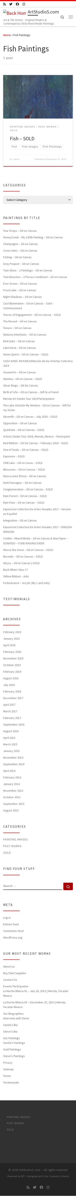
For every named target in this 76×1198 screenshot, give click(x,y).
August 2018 (11, 678)
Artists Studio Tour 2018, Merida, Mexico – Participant (36, 436)
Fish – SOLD (22, 138)
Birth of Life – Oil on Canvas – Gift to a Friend (30, 392)
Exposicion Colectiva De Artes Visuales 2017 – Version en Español (37, 511)
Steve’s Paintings (14, 1056)
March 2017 (10, 711)
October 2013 (11, 797)
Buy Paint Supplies (14, 973)
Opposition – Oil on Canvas (20, 423)
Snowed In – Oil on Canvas (19, 372)
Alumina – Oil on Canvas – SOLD (22, 379)
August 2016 (11, 731)
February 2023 (12, 632)
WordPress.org (12, 937)
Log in (7, 918)
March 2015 (10, 744)
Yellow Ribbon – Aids (16, 576)
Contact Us (10, 980)
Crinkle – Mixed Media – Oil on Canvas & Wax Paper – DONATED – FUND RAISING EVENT (35, 540)
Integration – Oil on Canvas (20, 520)
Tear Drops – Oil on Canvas (20, 231)
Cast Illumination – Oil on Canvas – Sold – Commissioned (28, 305)
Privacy (7, 1063)
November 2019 (13, 658)
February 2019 (12, 672)
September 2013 (13, 804)
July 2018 (9, 685)
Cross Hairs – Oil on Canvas (20, 250)
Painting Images (15, 839)
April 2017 (9, 705)
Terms (7, 1076)
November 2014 (13, 757)
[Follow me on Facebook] (17, 4)
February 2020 (12, 652)
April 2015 (9, 738)
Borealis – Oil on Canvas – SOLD (23, 556)
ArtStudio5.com (30, 1170)
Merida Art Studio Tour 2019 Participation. (29, 399)
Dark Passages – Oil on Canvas (22, 483)
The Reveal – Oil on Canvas (20, 321)
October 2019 (11, 665)
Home (7, 35)
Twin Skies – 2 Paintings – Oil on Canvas (27, 270)
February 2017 (12, 718)
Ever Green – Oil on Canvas (20, 283)
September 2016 (13, 724)
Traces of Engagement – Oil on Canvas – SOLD (32, 315)
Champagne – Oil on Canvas (20, 244)
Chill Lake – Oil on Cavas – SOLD (23, 463)
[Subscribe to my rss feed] (4, 4)
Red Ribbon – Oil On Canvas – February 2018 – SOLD (35, 443)
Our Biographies (13, 1013)
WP (23, 1176)
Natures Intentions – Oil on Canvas (24, 334)
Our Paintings (11, 1038)
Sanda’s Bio (10, 1025)
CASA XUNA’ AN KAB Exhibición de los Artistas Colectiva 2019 (38, 363)
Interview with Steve (16, 1018)
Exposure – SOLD (14, 456)
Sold (7, 853)
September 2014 (13, 764)
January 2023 (11, 638)
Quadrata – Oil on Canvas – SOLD (23, 430)
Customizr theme (59, 1176)
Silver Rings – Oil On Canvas (20, 385)
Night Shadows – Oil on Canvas (22, 297)
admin (16, 159)
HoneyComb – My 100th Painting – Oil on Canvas (33, 237)
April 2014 (9, 771)
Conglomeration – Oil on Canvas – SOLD (28, 489)
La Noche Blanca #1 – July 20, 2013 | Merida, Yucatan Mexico (35, 993)
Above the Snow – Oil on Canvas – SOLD (28, 550)
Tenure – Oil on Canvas (17, 328)
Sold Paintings (12, 1049)
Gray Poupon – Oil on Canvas (21, 264)
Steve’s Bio (10, 1031)
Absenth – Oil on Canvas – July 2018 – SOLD (30, 417)
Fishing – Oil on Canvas (17, 257)
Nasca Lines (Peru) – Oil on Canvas (24, 476)
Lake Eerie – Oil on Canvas (19, 348)
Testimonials (11, 1082)
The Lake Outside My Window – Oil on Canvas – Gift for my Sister (37, 407)
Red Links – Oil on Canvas (19, 341)
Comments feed (13, 931)
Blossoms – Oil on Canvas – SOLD (24, 469)
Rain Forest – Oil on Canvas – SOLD (25, 496)
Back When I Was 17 (15, 570)
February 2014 (12, 777)
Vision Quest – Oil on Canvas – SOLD (25, 354)
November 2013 (13, 790)
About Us (9, 966)
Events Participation (15, 986)
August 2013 (11, 810)
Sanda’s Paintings (14, 1043)
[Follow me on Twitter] (10, 4)
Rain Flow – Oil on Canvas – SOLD (23, 502)
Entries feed (11, 924)
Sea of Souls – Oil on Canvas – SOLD (25, 450)
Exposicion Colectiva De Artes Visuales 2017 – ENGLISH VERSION (37, 529)
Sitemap (8, 1069)
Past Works (12, 846)
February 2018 (12, 691)
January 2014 (11, 784)
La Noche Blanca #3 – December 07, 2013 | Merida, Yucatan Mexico (34, 1004)
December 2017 (13, 698)
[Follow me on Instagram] (23, 4)
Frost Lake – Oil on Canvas (19, 290)
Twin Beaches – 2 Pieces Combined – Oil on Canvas (35, 277)
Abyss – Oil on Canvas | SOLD (21, 563)
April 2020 (9, 645)
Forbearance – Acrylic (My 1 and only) (26, 583)
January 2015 (11, 751)
